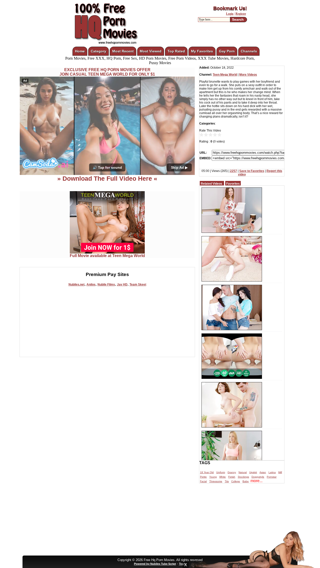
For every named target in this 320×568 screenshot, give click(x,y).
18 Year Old (207, 472)
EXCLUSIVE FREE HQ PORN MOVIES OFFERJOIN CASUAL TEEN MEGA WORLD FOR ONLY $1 (107, 72)
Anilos (91, 284)
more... (256, 481)
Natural (242, 472)
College (235, 481)
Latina (272, 472)
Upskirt (253, 472)
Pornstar (271, 476)
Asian (263, 472)
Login (230, 13)
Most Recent (123, 51)
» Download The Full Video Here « (107, 178)
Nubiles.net (76, 284)
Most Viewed (151, 51)
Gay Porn (227, 51)
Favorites (233, 183)
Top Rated (176, 51)
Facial (203, 481)
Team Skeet (138, 284)
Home (80, 51)
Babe (245, 481)
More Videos (248, 74)
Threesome (215, 481)
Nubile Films (106, 284)
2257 (233, 171)
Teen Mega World (225, 74)
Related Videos (211, 183)
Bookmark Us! (230, 8)
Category (98, 51)
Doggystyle (258, 476)
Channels (249, 51)
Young (213, 476)
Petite (203, 476)
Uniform (220, 472)
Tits (227, 481)
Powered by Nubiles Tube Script (155, 563)
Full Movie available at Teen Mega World (107, 256)
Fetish (231, 476)
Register (241, 13)
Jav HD (122, 284)
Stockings (243, 476)
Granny (232, 472)
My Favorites (202, 51)
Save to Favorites (251, 171)
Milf (280, 472)
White (222, 476)
